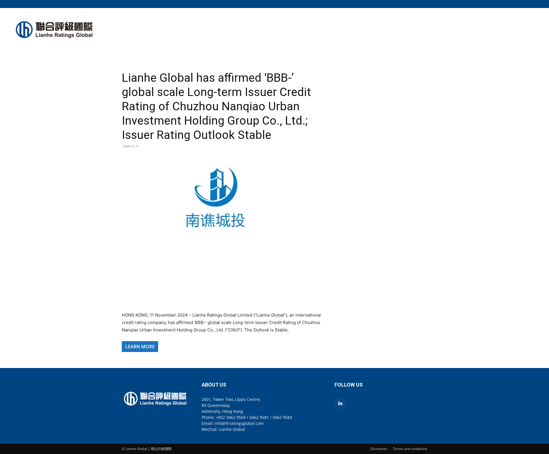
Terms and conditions (410, 448)
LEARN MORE (140, 346)
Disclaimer (378, 448)
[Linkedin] (340, 403)
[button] (423, 4)
